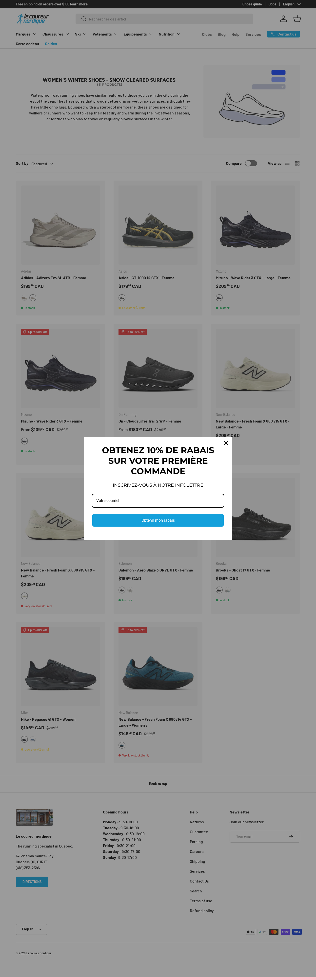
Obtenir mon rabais (158, 520)
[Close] (226, 443)
